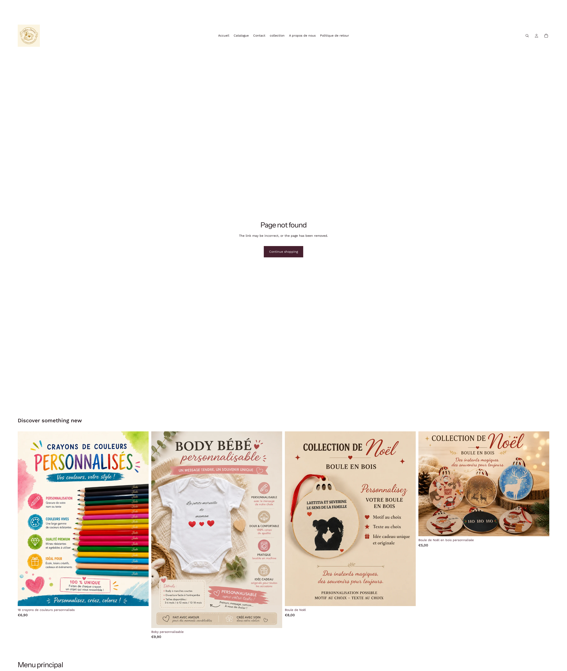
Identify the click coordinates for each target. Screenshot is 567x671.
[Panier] (546, 36)
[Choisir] (275, 621)
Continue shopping (283, 251)
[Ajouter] (142, 599)
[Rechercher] (527, 36)
